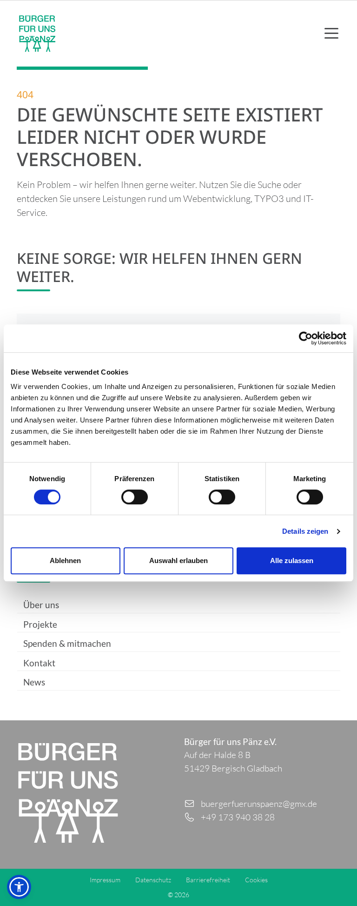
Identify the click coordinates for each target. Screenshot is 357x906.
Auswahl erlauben (178, 560)
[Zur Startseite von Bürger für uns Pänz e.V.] (37, 33)
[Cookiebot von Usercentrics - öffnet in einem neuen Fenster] (305, 338)
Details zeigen (305, 531)
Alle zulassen (291, 560)
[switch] (134, 497)
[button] (19, 887)
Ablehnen (65, 560)
